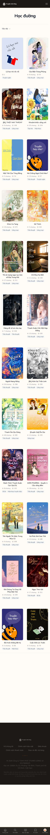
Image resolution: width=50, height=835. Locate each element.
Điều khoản (42, 746)
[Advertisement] (25, 680)
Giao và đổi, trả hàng (36, 750)
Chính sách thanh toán (14, 750)
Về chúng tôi (8, 746)
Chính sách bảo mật (25, 746)
